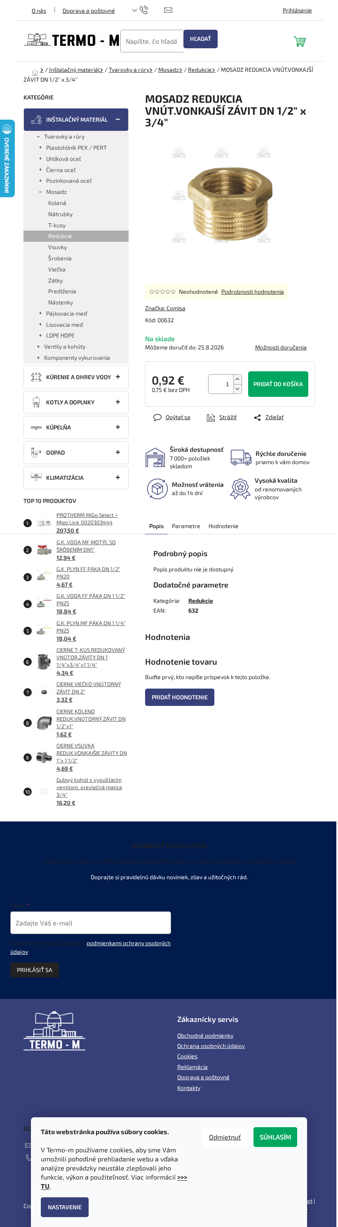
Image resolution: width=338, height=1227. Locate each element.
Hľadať (200, 38)
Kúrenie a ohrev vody (78, 376)
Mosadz (56, 191)
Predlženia (62, 291)
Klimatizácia (65, 477)
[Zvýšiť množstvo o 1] (237, 379)
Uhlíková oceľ (63, 158)
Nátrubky (60, 213)
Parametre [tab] (186, 525)
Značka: (165, 307)
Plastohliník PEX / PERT (76, 147)
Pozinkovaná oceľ (69, 180)
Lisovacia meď (64, 324)
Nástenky (60, 302)
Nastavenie (65, 1206)
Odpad (55, 452)
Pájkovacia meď (66, 313)
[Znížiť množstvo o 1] (237, 389)
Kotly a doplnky (70, 402)
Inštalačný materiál (77, 119)
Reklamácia (192, 1066)
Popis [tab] (156, 525)
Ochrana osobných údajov (211, 1045)
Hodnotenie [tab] (224, 525)
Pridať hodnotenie (180, 697)
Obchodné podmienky (205, 1035)
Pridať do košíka (278, 383)
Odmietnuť (225, 1137)
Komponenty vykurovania (77, 357)
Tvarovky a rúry (64, 136)
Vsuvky (57, 246)
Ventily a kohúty (64, 346)
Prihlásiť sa (34, 969)
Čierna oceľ (60, 169)
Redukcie (60, 235)
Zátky (55, 280)
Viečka (57, 269)
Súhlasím (275, 1137)
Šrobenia (60, 258)
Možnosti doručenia (281, 347)
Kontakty (188, 1087)
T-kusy (57, 225)
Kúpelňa (58, 427)
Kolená (57, 202)
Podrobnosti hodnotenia (252, 291)
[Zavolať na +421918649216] (152, 9)
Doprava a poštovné (89, 10)
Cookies (187, 1055)
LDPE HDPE (60, 335)
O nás (39, 10)
